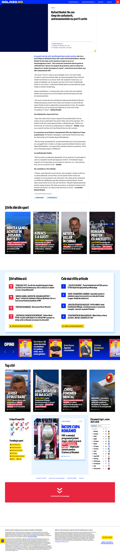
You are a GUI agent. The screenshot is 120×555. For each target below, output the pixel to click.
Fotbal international (88, 2)
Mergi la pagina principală (73, 326)
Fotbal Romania (73, 2)
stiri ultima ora (16, 444)
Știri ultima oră (18, 278)
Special (109, 2)
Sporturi (100, 2)
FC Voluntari (97, 464)
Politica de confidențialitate (57, 478)
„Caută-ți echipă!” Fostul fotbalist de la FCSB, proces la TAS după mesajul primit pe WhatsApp (85, 286)
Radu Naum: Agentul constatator (64, 348)
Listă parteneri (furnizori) (61, 541)
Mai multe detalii (32, 536)
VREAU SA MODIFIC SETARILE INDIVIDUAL (107, 542)
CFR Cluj (14, 453)
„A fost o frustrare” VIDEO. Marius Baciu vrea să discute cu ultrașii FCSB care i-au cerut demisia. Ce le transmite (18, 391)
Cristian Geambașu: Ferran (94, 348)
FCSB (95, 436)
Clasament (94, 426)
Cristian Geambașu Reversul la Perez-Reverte (33, 308)
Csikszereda (97, 468)
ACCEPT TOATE (107, 537)
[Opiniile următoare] (13, 352)
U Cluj (95, 454)
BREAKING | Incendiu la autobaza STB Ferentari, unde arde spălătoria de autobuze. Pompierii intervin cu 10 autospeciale (102, 391)
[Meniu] (118, 2)
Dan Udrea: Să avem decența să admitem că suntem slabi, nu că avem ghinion (34, 348)
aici (16, 545)
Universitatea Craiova (18, 456)
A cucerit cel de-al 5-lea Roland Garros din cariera (55, 56)
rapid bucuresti (16, 447)
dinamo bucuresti (17, 450)
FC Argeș (96, 446)
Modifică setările (71, 478)
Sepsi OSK (96, 456)
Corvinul (96, 449)
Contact (81, 478)
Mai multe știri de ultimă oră (21, 326)
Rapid (95, 439)
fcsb (19, 459)
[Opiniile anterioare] (5, 352)
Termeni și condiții (41, 478)
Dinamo (96, 431)
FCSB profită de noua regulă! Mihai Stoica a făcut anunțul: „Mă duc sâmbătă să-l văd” (85, 316)
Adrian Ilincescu (58, 43)
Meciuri (100, 426)
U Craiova (96, 441)
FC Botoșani (97, 461)
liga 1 (13, 459)
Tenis (52, 8)
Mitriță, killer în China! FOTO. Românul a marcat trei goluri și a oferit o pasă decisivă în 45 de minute (74, 233)
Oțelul (95, 444)
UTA (95, 466)
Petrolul (96, 434)
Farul (95, 451)
